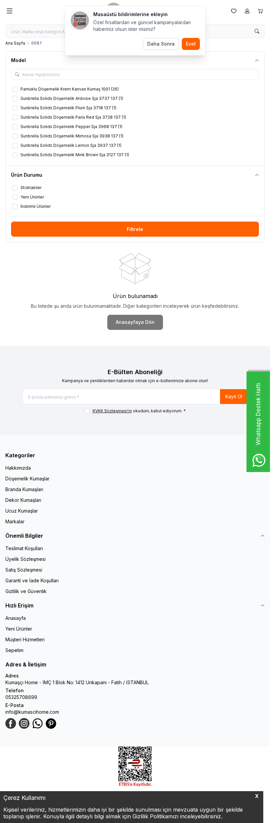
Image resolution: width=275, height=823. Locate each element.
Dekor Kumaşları (23, 500)
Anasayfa (15, 618)
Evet (191, 44)
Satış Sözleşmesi (23, 570)
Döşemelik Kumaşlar (27, 478)
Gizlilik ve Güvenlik (26, 591)
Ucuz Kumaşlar (21, 511)
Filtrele (135, 229)
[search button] (257, 31)
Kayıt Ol (233, 396)
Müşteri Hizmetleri (25, 639)
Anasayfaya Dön (135, 322)
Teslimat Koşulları (24, 548)
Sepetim (14, 650)
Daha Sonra (161, 44)
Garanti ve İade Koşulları (32, 580)
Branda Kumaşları (24, 489)
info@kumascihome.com (32, 712)
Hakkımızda (18, 468)
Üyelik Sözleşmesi (25, 559)
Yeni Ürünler (18, 629)
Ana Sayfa (15, 43)
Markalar (14, 521)
